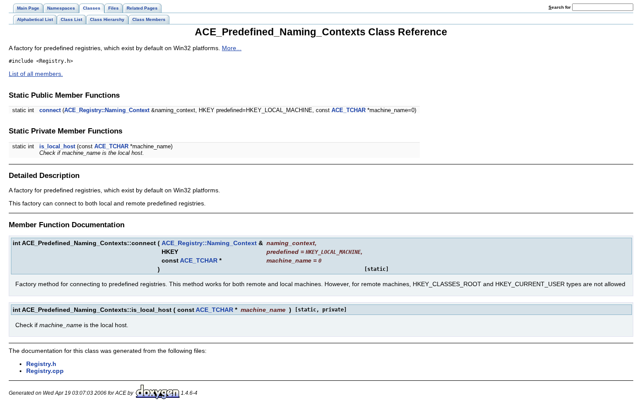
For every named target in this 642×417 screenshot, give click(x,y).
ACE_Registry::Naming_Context (106, 110)
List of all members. (36, 73)
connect (50, 110)
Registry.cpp (45, 370)
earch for (560, 7)
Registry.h (41, 363)
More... (232, 47)
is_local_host (57, 146)
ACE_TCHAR (348, 110)
